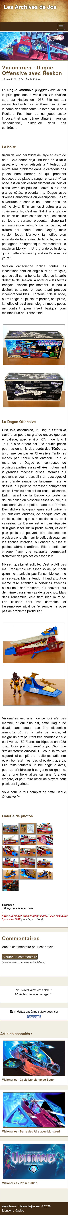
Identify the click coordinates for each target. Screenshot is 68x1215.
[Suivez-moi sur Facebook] (34, 1016)
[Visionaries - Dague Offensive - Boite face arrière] (34, 386)
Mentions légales (13, 1210)
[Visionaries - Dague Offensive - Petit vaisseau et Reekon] (34, 684)
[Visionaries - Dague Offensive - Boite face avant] (34, 344)
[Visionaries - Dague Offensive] (34, 642)
